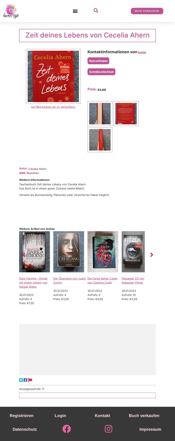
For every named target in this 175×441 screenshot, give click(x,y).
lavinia (142, 52)
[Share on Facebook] (25, 380)
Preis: (92, 89)
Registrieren (21, 415)
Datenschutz (25, 429)
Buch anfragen (98, 60)
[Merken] (30, 380)
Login (60, 415)
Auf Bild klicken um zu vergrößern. (53, 107)
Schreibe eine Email (101, 71)
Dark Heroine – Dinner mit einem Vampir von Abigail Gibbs (33, 282)
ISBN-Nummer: (29, 173)
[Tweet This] (21, 380)
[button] (75, 11)
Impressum (150, 429)
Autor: (23, 168)
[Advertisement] (87, 350)
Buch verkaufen (144, 415)
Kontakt (102, 415)
